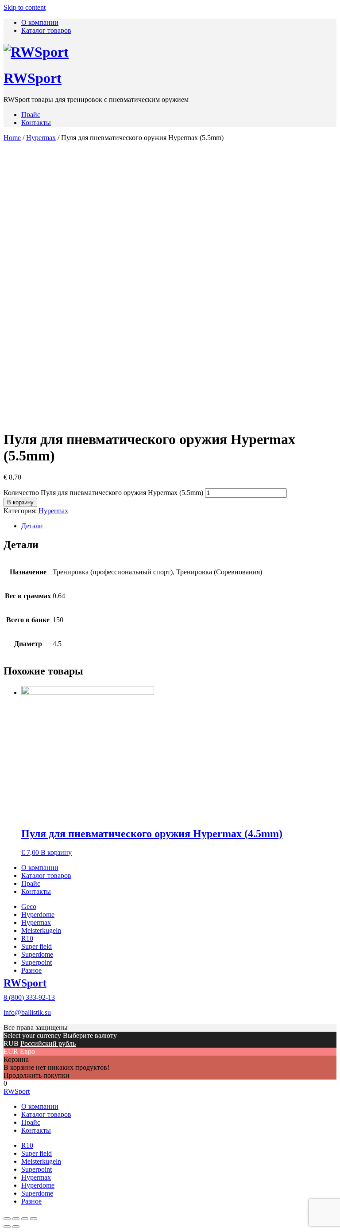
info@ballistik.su (27, 1012)
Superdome (37, 954)
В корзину (20, 502)
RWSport (25, 983)
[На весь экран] (24, 1218)
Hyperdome (37, 914)
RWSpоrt (33, 78)
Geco (28, 906)
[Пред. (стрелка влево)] (7, 1226)
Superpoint (36, 962)
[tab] (178, 526)
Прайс (30, 114)
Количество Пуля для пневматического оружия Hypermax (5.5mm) (103, 492)
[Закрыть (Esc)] (7, 1218)
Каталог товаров (46, 30)
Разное (31, 970)
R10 (27, 938)
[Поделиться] (15, 1218)
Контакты (36, 122)
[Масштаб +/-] (33, 1218)
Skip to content (25, 7)
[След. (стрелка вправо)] (15, 1226)
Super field (36, 946)
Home (12, 137)
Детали (32, 526)
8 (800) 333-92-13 (29, 997)
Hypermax (41, 137)
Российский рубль (48, 1043)
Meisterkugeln (41, 930)
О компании (39, 22)
